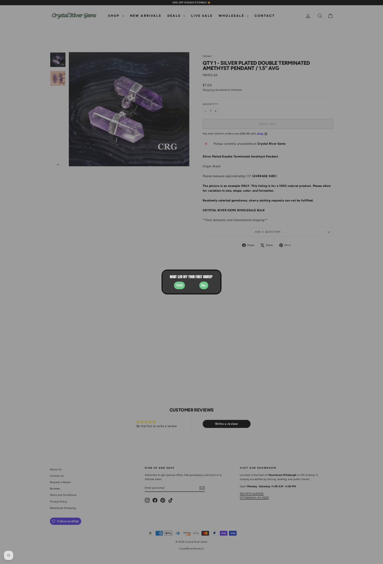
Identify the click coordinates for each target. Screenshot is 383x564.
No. (203, 285)
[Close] (216, 274)
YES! (179, 285)
